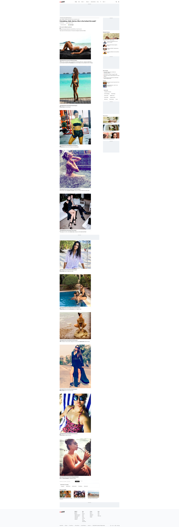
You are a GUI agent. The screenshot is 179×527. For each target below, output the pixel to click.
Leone (117, 99)
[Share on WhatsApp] (110, 525)
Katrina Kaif (86, 486)
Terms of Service (77, 525)
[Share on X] (112, 525)
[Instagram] (115, 525)
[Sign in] (118, 2)
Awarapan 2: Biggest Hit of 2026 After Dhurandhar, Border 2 (110, 72)
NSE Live (91, 513)
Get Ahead (83, 518)
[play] (111, 120)
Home (76, 1)
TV (100, 1)
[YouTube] (117, 525)
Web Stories (105, 115)
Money (87, 1)
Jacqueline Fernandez (107, 91)
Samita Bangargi (106, 93)
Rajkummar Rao (112, 97)
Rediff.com (96, 525)
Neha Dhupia (113, 93)
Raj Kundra (106, 99)
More (103, 1)
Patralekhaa (80, 486)
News (82, 1)
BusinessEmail (93, 1)
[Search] (116, 2)
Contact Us (89, 525)
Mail (79, 1)
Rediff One (75, 513)
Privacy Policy (71, 525)
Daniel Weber (106, 97)
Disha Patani (106, 95)
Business (83, 513)
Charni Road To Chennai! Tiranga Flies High (110, 74)
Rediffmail (75, 512)
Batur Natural (112, 99)
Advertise (66, 525)
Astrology (83, 520)
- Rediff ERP (75, 519)
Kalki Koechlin (74, 486)
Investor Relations (83, 525)
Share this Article (63, 24)
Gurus (98, 1)
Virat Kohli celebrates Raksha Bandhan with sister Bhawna (111, 76)
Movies (63, 19)
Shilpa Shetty (68, 486)
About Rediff (61, 525)
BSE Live (91, 512)
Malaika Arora (112, 95)
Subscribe (77, 481)
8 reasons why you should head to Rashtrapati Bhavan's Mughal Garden (111, 78)
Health (98, 512)
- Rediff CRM (76, 518)
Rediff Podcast (84, 521)
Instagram (62, 486)
